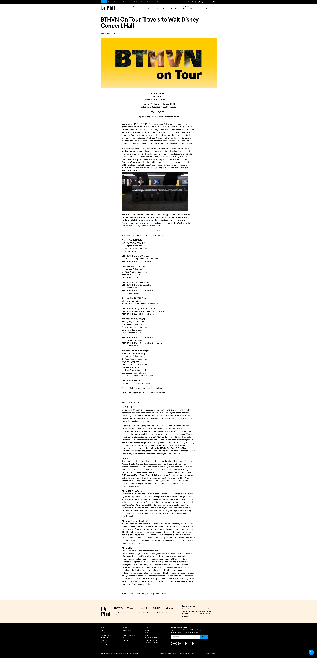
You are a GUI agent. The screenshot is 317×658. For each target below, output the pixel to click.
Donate (189, 1)
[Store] (202, 2)
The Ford (136, 1)
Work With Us (126, 640)
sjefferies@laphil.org (145, 594)
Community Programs (151, 640)
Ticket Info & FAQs (106, 635)
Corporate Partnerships (151, 642)
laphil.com (158, 388)
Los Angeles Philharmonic (147, 1)
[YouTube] (186, 643)
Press (124, 637)
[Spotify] (189, 643)
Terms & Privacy (195, 653)
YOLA (158, 1)
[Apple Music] (193, 643)
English (207, 653)
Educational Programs (151, 637)
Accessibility (104, 645)
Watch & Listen (127, 630)
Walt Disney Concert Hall (114, 1)
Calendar (103, 630)
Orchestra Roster (127, 633)
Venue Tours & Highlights (129, 635)
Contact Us (162, 653)
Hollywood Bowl (127, 1)
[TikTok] (182, 643)
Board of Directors (184, 653)
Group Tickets (104, 640)
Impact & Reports (172, 653)
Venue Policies (105, 633)
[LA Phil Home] (108, 8)
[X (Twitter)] (175, 643)
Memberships (148, 633)
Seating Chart (104, 637)
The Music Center (184, 215)
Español (214, 653)
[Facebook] (172, 643)
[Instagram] (179, 643)
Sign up (204, 636)
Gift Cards (103, 642)
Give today (185, 616)
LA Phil (103, 1)
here (167, 393)
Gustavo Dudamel (143, 464)
